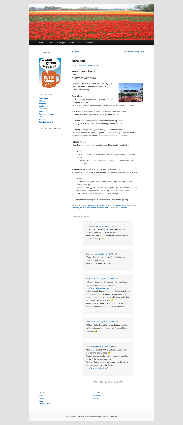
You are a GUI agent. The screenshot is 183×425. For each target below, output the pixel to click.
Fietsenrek (43, 108)
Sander (96, 65)
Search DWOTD (76, 42)
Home (41, 42)
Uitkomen (42, 101)
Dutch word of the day (96, 205)
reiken (99, 208)
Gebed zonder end (46, 122)
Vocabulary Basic (119, 205)
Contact (42, 398)
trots (82, 102)
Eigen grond (43, 98)
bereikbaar (75, 208)
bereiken (83, 208)
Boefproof (42, 103)
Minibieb (42, 119)
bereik (136, 205)
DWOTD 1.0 (108, 205)
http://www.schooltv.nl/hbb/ (97, 368)
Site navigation (61, 42)
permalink (123, 208)
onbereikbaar (91, 208)
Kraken (76, 51)
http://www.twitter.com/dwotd (97, 288)
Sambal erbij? (44, 106)
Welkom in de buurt (46, 114)
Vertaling (42, 111)
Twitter (95, 398)
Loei (40, 116)
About (50, 42)
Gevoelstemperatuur (134, 51)
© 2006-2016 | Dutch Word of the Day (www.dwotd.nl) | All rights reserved (91, 416)
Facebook (89, 42)
